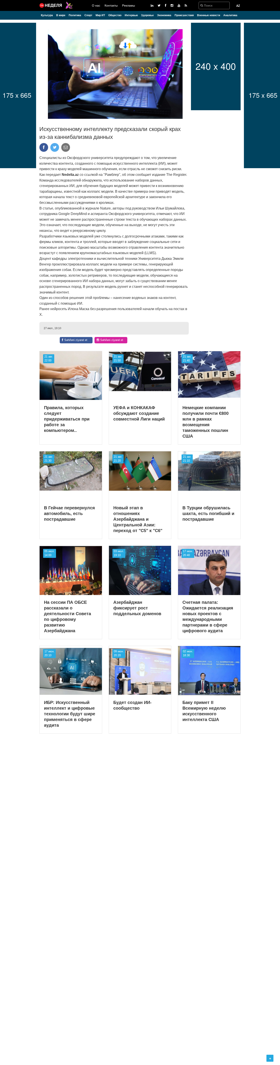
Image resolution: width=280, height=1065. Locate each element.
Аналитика (230, 15)
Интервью (131, 15)
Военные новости (208, 15)
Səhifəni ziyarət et (75, 340)
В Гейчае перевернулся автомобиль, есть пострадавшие (69, 513)
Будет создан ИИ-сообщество (132, 705)
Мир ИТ (100, 15)
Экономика (164, 15)
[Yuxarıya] (269, 1058)
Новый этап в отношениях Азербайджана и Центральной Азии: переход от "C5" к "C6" (137, 519)
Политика (75, 15)
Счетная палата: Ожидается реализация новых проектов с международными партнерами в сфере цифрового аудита (207, 616)
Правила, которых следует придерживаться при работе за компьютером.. (66, 419)
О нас (96, 5)
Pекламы (128, 5)
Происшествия (184, 15)
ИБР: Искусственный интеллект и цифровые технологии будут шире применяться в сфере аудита (69, 714)
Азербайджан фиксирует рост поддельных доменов (137, 608)
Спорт (88, 15)
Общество (114, 15)
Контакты (111, 5)
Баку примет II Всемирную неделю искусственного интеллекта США (204, 711)
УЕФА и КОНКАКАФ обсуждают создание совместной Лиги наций (139, 413)
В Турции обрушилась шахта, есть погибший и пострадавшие (208, 513)
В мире (60, 15)
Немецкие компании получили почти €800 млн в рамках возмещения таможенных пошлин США (205, 421)
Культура (47, 15)
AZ (238, 5)
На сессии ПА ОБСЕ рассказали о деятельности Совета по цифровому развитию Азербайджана (67, 616)
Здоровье (147, 15)
